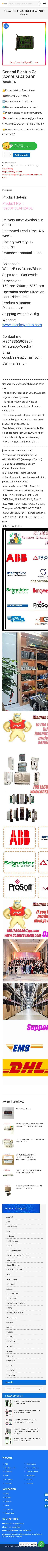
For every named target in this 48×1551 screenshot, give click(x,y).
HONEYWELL (11, 1279)
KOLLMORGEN (12, 1293)
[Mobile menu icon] (44, 3)
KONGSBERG (11, 1298)
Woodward (10, 1360)
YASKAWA (10, 1370)
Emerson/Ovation (13, 1250)
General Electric (12, 1265)
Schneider (10, 1346)
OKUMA (9, 1322)
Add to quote (21, 155)
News (7, 1505)
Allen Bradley (11, 1226)
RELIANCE (10, 1337)
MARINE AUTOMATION (15, 1303)
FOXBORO (10, 1260)
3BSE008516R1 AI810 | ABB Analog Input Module (30, 1140)
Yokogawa (10, 1375)
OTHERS (10, 1327)
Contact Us (9, 1509)
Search (40, 1388)
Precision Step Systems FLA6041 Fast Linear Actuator (29, 1187)
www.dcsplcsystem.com (22, 325)
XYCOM (9, 1365)
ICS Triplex (10, 1284)
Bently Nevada (12, 1241)
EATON (9, 1246)
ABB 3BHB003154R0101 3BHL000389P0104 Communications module (26, 1157)
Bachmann (10, 1236)
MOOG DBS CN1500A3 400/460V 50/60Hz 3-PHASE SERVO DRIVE (29, 1125)
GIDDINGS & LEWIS (14, 1269)
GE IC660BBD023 (23, 1108)
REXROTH (10, 1341)
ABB (8, 1222)
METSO (9, 1308)
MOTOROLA (11, 1317)
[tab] (24, 189)
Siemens (9, 1351)
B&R (8, 1231)
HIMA (8, 1274)
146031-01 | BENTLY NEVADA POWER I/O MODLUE (28, 1171)
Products (8, 1498)
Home (7, 1494)
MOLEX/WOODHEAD (15, 1313)
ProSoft (9, 1332)
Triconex (9, 1356)
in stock (11, 162)
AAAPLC (9, 1217)
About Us (8, 1501)
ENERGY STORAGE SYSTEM (17, 1255)
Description (7, 190)
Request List (9, 1513)
